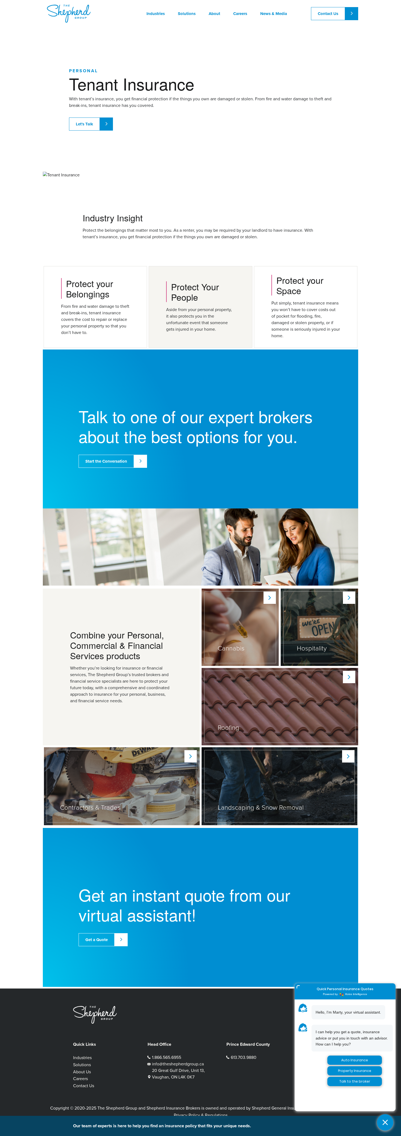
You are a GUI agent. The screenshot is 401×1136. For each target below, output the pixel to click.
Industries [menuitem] (155, 13)
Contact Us (328, 14)
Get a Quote (96, 940)
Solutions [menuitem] (187, 13)
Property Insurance (354, 1070)
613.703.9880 (243, 1057)
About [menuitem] (214, 13)
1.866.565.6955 (166, 1057)
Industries (82, 1057)
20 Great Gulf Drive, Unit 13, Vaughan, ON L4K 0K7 (178, 1073)
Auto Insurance (354, 1060)
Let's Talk (84, 124)
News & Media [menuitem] (273, 13)
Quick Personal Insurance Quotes (345, 989)
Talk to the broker (354, 1081)
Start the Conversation (106, 461)
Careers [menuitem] (240, 13)
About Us (82, 1072)
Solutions (82, 1065)
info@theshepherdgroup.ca (178, 1064)
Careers (80, 1078)
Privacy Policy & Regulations (201, 1115)
